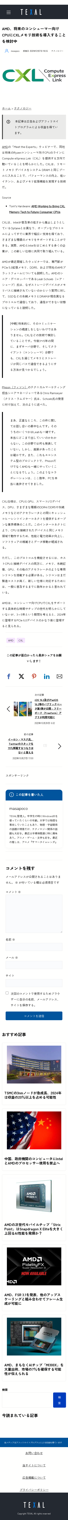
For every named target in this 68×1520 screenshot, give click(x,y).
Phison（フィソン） (15, 387)
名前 (10, 939)
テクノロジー (57, 50)
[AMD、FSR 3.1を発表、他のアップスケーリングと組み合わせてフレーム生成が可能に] (34, 1250)
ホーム (6, 108)
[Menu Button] (9, 12)
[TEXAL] (31, 11)
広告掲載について (34, 1477)
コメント (13, 892)
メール (12, 957)
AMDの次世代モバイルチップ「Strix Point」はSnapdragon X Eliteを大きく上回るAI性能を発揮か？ (33, 1229)
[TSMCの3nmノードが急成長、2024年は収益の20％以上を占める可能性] (34, 1048)
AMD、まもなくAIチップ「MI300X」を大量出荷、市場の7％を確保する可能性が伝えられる (34, 1369)
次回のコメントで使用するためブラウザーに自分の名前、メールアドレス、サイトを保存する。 (35, 999)
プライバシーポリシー (34, 1490)
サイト (10, 975)
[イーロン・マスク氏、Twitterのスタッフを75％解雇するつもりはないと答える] (45, 751)
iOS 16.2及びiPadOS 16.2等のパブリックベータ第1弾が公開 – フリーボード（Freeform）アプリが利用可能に (48, 708)
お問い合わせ (34, 1453)
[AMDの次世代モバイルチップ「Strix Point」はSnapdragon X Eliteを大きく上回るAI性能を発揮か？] (34, 1180)
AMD (5, 146)
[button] (8, 676)
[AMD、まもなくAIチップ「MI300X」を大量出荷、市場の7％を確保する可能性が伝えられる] (34, 1320)
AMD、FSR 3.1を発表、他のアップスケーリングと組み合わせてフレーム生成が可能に (33, 1299)
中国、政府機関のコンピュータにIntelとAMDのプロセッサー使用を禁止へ (33, 1161)
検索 (5, 1389)
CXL (20, 640)
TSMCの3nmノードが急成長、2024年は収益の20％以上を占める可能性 (32, 1095)
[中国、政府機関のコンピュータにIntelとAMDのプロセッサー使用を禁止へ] (34, 1114)
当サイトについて (34, 1465)
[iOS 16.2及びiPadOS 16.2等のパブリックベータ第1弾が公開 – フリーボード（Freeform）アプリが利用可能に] (23, 705)
